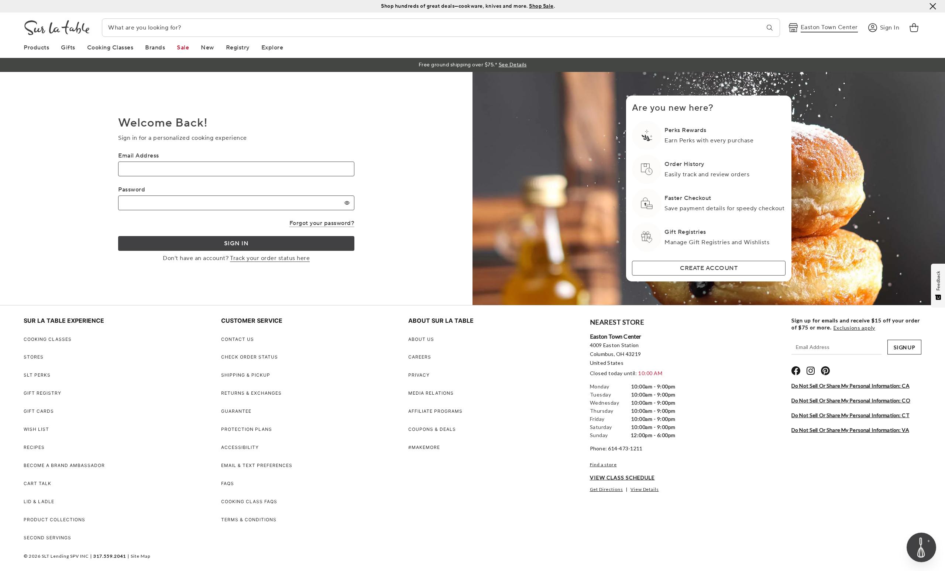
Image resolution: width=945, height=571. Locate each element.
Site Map (140, 556)
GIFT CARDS (39, 411)
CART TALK (37, 483)
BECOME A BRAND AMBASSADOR (64, 465)
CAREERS (419, 357)
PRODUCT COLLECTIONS (54, 519)
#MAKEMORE (424, 447)
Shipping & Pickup (245, 375)
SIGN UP (904, 347)
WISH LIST (36, 429)
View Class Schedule (622, 477)
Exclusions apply (854, 328)
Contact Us (237, 339)
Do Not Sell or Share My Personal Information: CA (850, 386)
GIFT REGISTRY (42, 393)
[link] (914, 27)
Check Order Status (249, 357)
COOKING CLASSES (48, 339)
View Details (644, 489)
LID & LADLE (39, 501)
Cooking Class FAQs (249, 501)
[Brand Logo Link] (57, 27)
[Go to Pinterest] (825, 370)
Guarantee (236, 411)
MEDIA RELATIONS (431, 393)
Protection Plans (246, 429)
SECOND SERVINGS (47, 537)
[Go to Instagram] (810, 370)
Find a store (603, 464)
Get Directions (606, 489)
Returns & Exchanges (251, 393)
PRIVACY (419, 375)
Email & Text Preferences (256, 465)
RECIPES (34, 447)
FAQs (227, 483)
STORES (34, 357)
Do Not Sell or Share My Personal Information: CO (850, 400)
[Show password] (347, 203)
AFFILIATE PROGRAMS (435, 411)
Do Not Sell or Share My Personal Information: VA (850, 430)
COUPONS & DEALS (432, 429)
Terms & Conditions (248, 519)
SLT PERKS (37, 375)
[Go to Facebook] (795, 370)
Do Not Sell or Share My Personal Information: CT (850, 415)
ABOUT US (421, 339)
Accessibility (240, 447)
